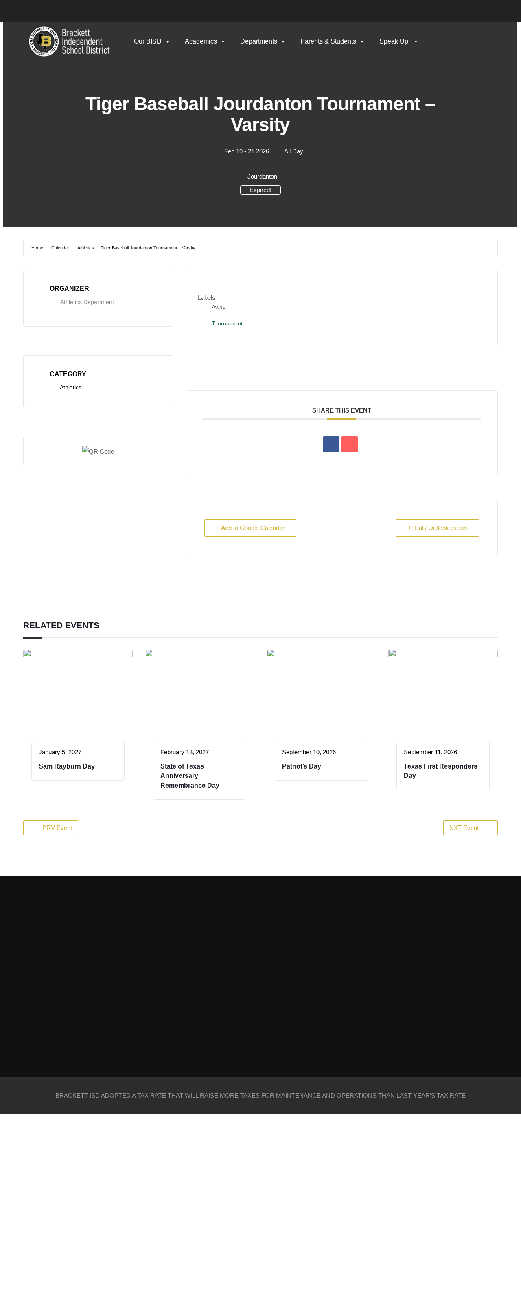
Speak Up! (394, 41)
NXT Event (464, 827)
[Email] (349, 444)
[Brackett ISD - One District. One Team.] (69, 41)
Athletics (85, 247)
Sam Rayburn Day (67, 766)
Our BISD (148, 41)
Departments (258, 41)
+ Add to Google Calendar (250, 527)
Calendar (60, 247)
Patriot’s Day (301, 766)
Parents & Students (328, 41)
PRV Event (57, 827)
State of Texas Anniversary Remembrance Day (189, 776)
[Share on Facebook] (331, 444)
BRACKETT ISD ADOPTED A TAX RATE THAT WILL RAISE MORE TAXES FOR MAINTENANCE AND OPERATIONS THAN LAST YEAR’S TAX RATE (260, 1095)
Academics (201, 41)
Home (37, 247)
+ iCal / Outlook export (437, 527)
